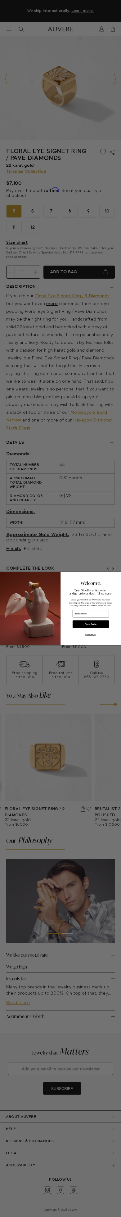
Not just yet (90, 635)
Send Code (90, 624)
